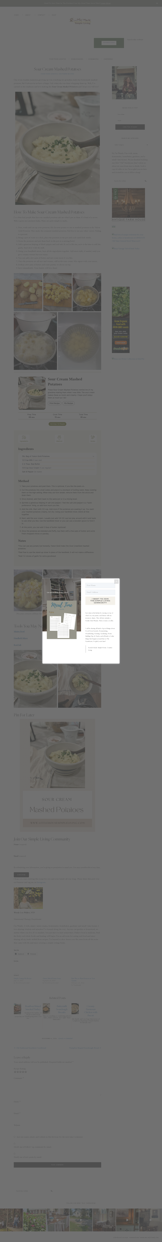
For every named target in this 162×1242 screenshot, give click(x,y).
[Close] (116, 581)
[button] (62, 620)
